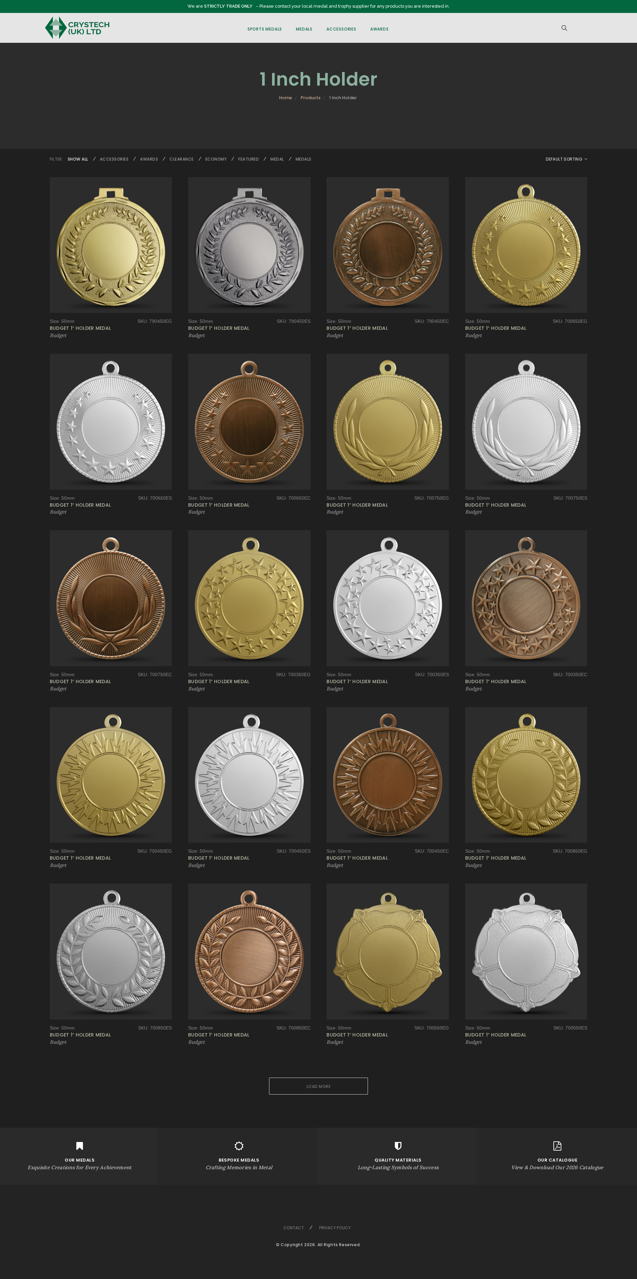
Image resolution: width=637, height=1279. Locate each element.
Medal (277, 159)
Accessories (341, 29)
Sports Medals (265, 29)
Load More (319, 1086)
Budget (58, 335)
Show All (78, 159)
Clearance (182, 159)
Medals (304, 29)
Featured (248, 159)
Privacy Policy (335, 1228)
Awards (379, 29)
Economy (216, 159)
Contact (293, 1228)
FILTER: (56, 159)
